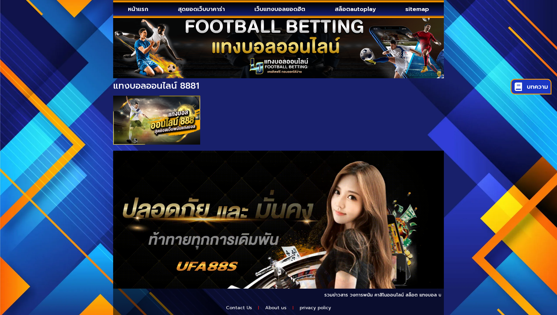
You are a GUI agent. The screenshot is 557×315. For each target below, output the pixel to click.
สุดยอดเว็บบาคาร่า (201, 9)
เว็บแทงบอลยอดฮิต (279, 9)
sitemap (417, 9)
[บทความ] (518, 87)
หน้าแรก (138, 9)
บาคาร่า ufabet (439, 295)
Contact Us (239, 307)
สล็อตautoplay (355, 9)
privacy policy (315, 307)
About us (275, 307)
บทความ (537, 86)
